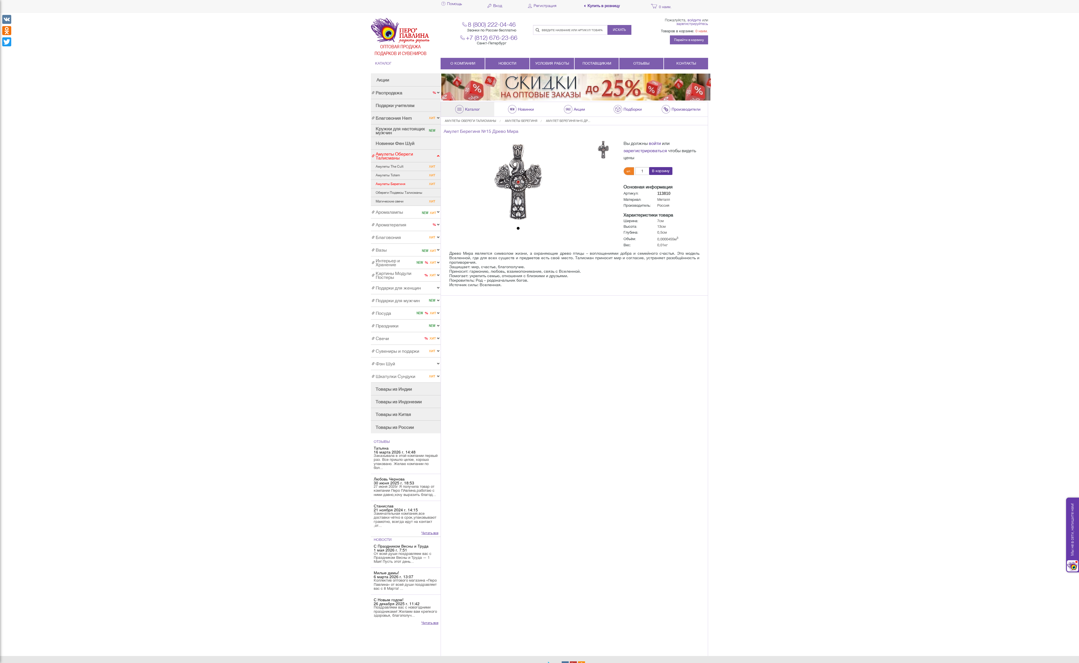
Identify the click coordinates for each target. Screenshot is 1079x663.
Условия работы (552, 63)
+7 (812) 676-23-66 (491, 37)
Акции (383, 79)
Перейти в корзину (689, 40)
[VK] (6, 19)
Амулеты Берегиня (521, 120)
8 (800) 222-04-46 (492, 24)
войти (655, 143)
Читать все (429, 533)
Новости (507, 63)
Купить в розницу (604, 6)
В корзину (661, 171)
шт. (629, 171)
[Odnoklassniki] (6, 30)
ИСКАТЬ (619, 30)
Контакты (686, 63)
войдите (694, 20)
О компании (462, 63)
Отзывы (641, 63)
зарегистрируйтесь (692, 23)
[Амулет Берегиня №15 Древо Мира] (518, 182)
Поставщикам (596, 63)
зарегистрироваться (645, 150)
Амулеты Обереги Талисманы (470, 120)
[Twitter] (6, 41)
